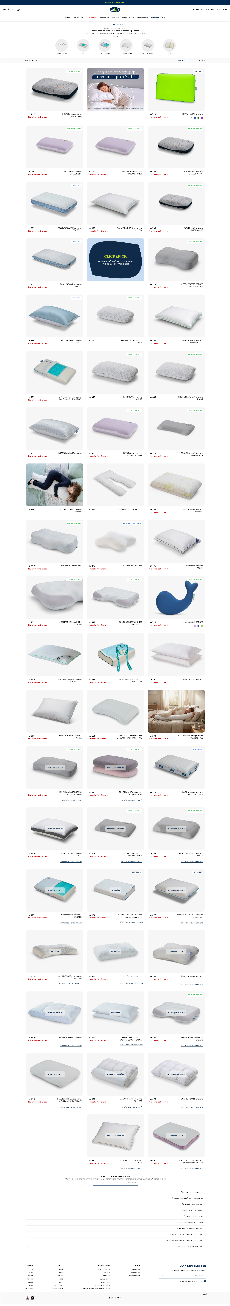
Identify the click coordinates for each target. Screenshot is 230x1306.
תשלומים (106, 1272)
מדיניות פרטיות (57, 1289)
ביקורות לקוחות (57, 1285)
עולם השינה (116, 28)
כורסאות (30, 1279)
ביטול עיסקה (105, 1282)
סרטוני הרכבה (105, 1279)
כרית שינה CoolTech (134, 976)
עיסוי (31, 1285)
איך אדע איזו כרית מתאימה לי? (192, 1192)
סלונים (30, 1276)
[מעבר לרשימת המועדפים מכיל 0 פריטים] (18, 9)
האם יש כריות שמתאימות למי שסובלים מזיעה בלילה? (184, 1240)
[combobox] (115, 1183)
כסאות (30, 1282)
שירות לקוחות (104, 1266)
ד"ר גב (60, 1266)
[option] (202, 118)
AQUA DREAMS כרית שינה (192, 622)
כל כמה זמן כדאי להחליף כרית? (192, 1210)
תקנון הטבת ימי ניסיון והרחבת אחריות (96, 1289)
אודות (61, 1272)
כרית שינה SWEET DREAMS (131, 566)
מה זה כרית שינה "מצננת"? (193, 1216)
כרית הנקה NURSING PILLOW (130, 509)
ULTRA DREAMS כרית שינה (71, 566)
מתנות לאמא (135, 1269)
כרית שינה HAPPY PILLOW (192, 114)
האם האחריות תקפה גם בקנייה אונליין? (189, 1228)
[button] (8, 9)
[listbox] (190, 118)
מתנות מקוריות (134, 1276)
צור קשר (60, 1282)
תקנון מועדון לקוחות (102, 1285)
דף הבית (124, 28)
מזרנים (30, 1269)
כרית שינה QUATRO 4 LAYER (192, 1099)
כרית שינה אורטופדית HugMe (192, 976)
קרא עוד (115, 36)
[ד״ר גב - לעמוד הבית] (115, 9)
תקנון (61, 1279)
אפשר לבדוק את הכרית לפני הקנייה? (190, 1222)
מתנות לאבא (135, 1272)
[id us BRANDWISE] (205, 1295)
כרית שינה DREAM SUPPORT (70, 1037)
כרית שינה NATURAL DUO (193, 679)
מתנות (137, 1266)
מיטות (30, 1272)
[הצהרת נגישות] (33, 1298)
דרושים (60, 1276)
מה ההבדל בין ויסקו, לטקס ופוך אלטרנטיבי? (187, 1198)
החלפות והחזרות (104, 1269)
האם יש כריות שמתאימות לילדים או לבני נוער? (186, 1234)
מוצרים (30, 1266)
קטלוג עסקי (29, 1289)
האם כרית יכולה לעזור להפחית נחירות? (189, 1246)
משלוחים (106, 1276)
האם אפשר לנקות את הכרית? (192, 1204)
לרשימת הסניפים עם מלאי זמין (131, 800)
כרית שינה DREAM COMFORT (70, 453)
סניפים (61, 1269)
